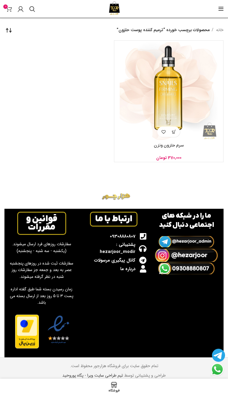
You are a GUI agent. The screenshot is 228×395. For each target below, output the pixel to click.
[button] (174, 132)
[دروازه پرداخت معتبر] (27, 331)
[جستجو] (32, 9)
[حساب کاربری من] (20, 9)
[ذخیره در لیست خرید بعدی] (163, 132)
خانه (219, 30)
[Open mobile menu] (221, 9)
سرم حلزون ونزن (169, 145)
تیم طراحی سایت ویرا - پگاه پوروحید (92, 375)
